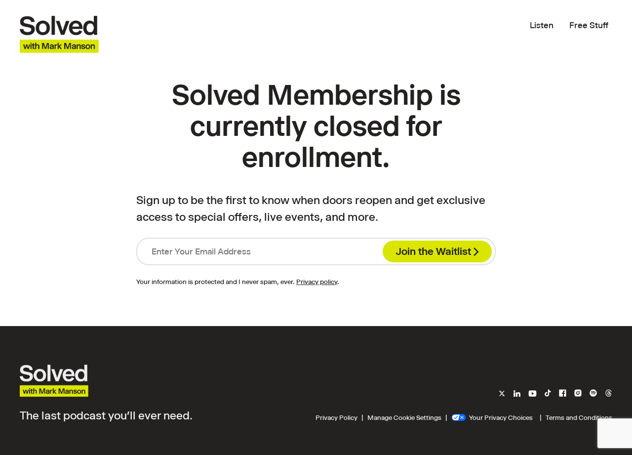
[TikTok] (548, 394)
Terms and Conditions (579, 417)
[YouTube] (532, 394)
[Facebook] (562, 394)
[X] (503, 394)
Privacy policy (316, 282)
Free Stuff (588, 25)
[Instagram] (578, 394)
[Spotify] (593, 394)
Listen (541, 25)
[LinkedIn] (517, 394)
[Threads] (607, 394)
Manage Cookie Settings (404, 417)
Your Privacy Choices (501, 417)
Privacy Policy (336, 417)
